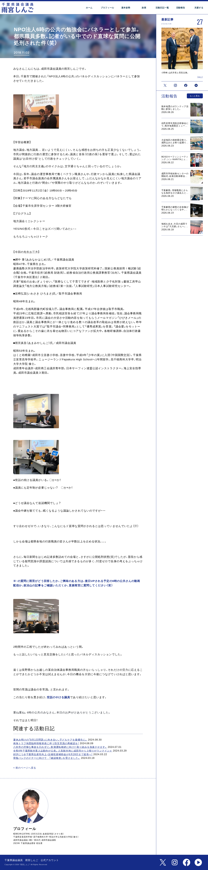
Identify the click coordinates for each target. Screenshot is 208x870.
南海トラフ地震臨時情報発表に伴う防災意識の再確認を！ (46, 743)
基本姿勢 (125, 8)
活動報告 (180, 8)
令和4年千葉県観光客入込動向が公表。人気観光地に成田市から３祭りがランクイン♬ (62, 750)
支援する (198, 8)
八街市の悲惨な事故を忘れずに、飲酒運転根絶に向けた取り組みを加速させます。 (60, 747)
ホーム (89, 8)
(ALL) (200, 77)
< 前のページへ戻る (24, 767)
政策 (144, 8)
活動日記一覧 (162, 8)
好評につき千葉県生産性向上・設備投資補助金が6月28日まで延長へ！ (53, 754)
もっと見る (195, 96)
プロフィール (107, 8)
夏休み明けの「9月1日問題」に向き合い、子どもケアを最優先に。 (50, 739)
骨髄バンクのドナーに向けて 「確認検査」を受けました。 (46, 758)
